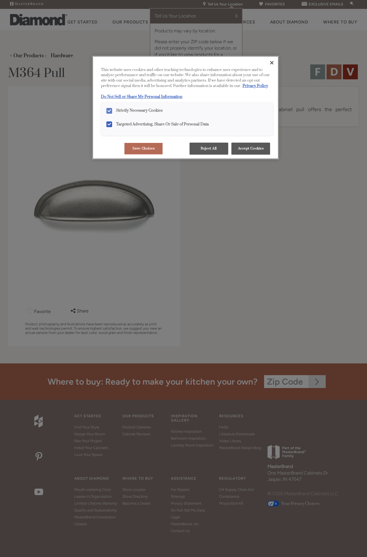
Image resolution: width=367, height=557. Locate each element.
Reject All (209, 148)
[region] (185, 108)
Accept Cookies (251, 148)
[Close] (272, 62)
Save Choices (143, 148)
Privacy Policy (255, 85)
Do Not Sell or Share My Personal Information (141, 96)
